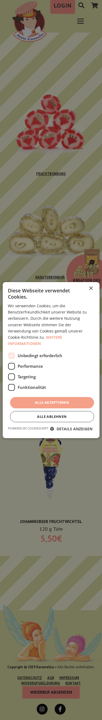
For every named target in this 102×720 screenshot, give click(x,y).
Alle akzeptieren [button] (52, 402)
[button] (71, 428)
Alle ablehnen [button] (52, 416)
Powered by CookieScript (28, 428)
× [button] (91, 288)
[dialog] (51, 360)
